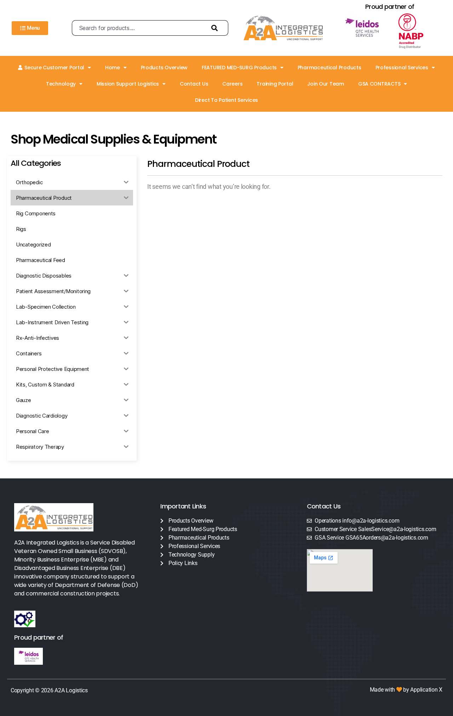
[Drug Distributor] (417, 31)
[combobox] (138, 28)
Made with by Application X (406, 689)
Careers (232, 83)
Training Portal (275, 83)
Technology (61, 83)
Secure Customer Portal (54, 67)
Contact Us (194, 83)
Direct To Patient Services (226, 100)
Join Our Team (325, 83)
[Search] (216, 28)
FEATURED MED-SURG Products (239, 67)
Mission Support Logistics (128, 83)
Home (112, 67)
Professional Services (401, 67)
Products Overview (164, 67)
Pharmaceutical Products (329, 67)
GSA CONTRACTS (379, 83)
